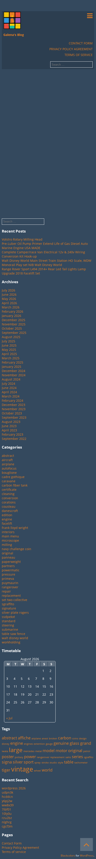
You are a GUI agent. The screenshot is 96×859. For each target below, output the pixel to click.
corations (9, 502)
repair (6, 591)
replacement (11, 595)
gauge (49, 743)
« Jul (9, 718)
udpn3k (7, 792)
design (83, 738)
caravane (8, 481)
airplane (8, 464)
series (77, 756)
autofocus (9, 468)
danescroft (10, 511)
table (68, 762)
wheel (37, 770)
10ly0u (7, 813)
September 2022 (14, 439)
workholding (11, 642)
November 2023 (13, 409)
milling (7, 545)
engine (7, 519)
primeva (8, 578)
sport (28, 762)
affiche (24, 737)
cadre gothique (13, 477)
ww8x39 (8, 805)
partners (8, 566)
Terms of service (79, 55)
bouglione (9, 472)
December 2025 (13, 320)
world (47, 770)
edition (7, 515)
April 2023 (9, 430)
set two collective (14, 600)
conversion (10, 498)
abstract (8, 455)
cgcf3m (7, 826)
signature (9, 608)
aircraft (7, 460)
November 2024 (13, 375)
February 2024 (12, 400)
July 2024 (8, 383)
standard (8, 621)
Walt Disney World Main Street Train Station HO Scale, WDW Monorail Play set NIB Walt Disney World (46, 262)
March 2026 (10, 307)
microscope (10, 540)
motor (61, 750)
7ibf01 (6, 809)
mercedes (28, 751)
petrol (86, 751)
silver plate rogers (15, 612)
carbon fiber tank (14, 485)
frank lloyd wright (15, 528)
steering (8, 625)
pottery (19, 757)
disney (5, 743)
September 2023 (14, 417)
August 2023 (11, 422)
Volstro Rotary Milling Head (22, 239)
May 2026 (9, 299)
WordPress (87, 855)
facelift (7, 523)
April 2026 (9, 303)
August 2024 (11, 379)
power (30, 756)
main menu (10, 536)
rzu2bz (7, 818)
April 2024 (9, 392)
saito (68, 757)
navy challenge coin (16, 549)
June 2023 (9, 426)
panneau (8, 557)
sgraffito (8, 604)
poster (8, 756)
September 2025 (14, 333)
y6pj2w (7, 801)
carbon (64, 737)
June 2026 (9, 294)
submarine (10, 629)
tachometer (81, 762)
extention (39, 743)
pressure (8, 574)
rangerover (10, 587)
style (60, 762)
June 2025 (9, 345)
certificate (9, 489)
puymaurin (10, 583)
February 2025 (12, 362)
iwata (5, 751)
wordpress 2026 (14, 788)
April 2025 (9, 354)
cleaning (8, 494)
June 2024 (9, 388)
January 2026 (11, 316)
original (7, 553)
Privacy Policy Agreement (71, 49)
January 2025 (11, 366)
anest (45, 738)
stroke (45, 762)
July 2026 (8, 290)
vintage (22, 769)
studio (53, 762)
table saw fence (13, 634)
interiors (8, 532)
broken (53, 738)
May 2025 (9, 349)
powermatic (10, 570)
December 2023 (13, 405)
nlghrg (7, 822)
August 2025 (11, 337)
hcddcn (7, 797)
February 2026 (12, 311)
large (16, 750)
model (49, 750)
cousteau (8, 506)
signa (7, 762)
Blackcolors (68, 855)
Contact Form (81, 43)
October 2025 (12, 328)
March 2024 (10, 396)
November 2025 (13, 324)
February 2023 (12, 434)
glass (74, 743)
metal (38, 751)
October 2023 (12, 413)
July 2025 (8, 341)
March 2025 (10, 358)
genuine (61, 743)
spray (37, 762)
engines (28, 743)
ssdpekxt (8, 617)
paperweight (11, 561)
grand (85, 743)
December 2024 (13, 371)
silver (18, 762)
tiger (6, 770)
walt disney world (15, 638)
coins (75, 738)
